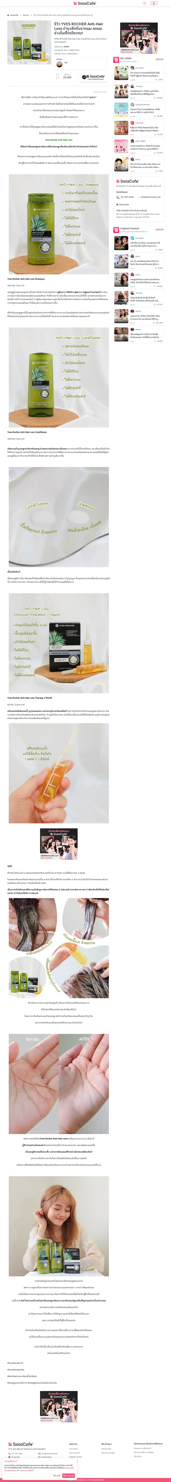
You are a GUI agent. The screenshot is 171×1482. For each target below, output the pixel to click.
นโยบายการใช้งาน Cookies (143, 1452)
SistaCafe (14, 15)
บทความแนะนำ (74, 1452)
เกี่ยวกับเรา (138, 1456)
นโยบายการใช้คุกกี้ (27, 1470)
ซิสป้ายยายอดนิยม (108, 1452)
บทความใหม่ (73, 1448)
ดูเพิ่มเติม (160, 59)
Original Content (75, 1456)
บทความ (26, 15)
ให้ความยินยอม (68, 1475)
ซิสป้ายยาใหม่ (106, 1448)
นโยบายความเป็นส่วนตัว (142, 1448)
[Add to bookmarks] (57, 76)
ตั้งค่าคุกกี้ (56, 1475)
